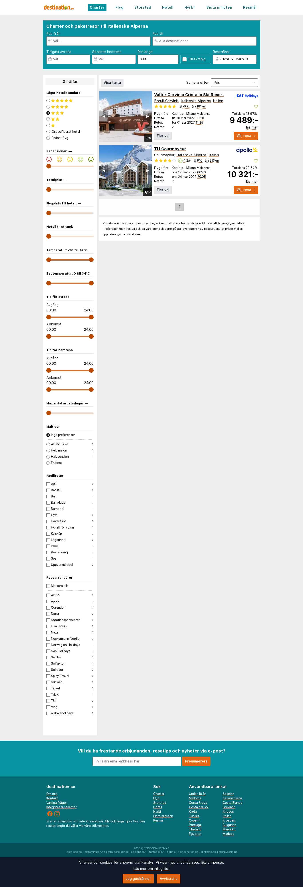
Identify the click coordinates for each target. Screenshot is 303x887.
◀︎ (103, 116)
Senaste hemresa (106, 52)
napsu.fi (172, 851)
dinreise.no (208, 851)
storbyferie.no (228, 851)
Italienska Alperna (196, 101)
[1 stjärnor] (70, 125)
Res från (53, 34)
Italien (218, 101)
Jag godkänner (138, 879)
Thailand (195, 829)
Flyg (119, 7)
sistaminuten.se (95, 851)
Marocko (229, 829)
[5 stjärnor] (70, 100)
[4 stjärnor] (70, 107)
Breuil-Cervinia (166, 101)
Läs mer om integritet (151, 869)
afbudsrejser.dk (118, 851)
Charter (97, 7)
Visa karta (112, 83)
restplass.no (73, 851)
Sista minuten (219, 7)
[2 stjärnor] (70, 119)
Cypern (194, 820)
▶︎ (147, 116)
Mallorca (195, 798)
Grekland (229, 807)
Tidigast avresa (58, 52)
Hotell (167, 7)
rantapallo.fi (156, 851)
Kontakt (52, 798)
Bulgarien (229, 825)
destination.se (189, 851)
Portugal (195, 825)
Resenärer (221, 52)
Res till (157, 34)
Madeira (228, 834)
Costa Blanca (232, 802)
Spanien (228, 794)
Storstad (142, 7)
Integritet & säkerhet (61, 807)
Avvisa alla (168, 879)
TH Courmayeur (170, 149)
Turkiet (194, 816)
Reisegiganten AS (156, 848)
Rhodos (228, 811)
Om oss (51, 794)
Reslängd (145, 52)
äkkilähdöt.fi (138, 851)
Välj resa (243, 136)
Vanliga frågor (56, 802)
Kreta (193, 811)
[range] (48, 166)
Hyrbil (190, 7)
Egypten (195, 834)
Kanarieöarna (232, 798)
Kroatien (229, 820)
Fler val (163, 136)
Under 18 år (197, 794)
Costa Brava (198, 802)
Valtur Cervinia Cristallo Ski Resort (189, 94)
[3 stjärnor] (70, 113)
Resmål (250, 7)
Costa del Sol (199, 807)
